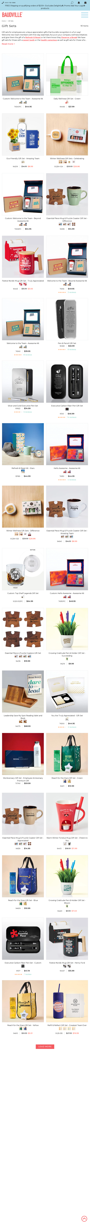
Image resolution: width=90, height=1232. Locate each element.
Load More (45, 1047)
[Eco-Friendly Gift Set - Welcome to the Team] (23, 161)
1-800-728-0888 (9, 2)
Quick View (23, 94)
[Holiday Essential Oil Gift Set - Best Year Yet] (73, 161)
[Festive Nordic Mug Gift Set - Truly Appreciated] (20, 284)
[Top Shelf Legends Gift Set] (23, 596)
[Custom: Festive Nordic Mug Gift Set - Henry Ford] (65, 966)
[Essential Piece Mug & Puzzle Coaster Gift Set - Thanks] (60, 224)
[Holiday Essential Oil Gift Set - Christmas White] (29, 534)
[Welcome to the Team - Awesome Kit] (20, 102)
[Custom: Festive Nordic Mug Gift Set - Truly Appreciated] (25, 284)
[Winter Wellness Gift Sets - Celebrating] (16, 534)
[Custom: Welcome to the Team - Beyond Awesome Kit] (25, 224)
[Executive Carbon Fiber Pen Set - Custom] (67, 409)
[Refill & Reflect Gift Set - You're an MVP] (73, 1028)
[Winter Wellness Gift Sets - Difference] (60, 161)
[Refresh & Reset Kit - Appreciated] (23, 471)
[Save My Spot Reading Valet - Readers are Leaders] (25, 721)
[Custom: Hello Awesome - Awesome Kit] (65, 471)
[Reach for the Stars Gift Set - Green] (20, 903)
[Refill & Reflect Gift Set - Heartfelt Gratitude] (69, 1028)
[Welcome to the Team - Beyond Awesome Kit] (20, 224)
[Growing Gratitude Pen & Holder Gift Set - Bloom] (67, 659)
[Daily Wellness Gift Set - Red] (67, 102)
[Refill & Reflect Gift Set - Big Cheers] (60, 1028)
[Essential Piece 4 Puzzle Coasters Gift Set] (73, 224)
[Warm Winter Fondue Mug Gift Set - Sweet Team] (65, 843)
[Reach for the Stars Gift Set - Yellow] (69, 781)
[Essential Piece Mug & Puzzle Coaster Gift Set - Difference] (67, 536)
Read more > (8, 44)
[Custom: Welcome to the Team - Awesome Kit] (25, 102)
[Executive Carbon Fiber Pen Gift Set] (23, 966)
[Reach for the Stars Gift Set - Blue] (65, 781)
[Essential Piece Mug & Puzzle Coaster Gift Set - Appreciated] (65, 224)
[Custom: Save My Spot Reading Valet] (20, 721)
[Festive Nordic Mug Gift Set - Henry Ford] (69, 966)
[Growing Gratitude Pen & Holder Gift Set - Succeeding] (67, 906)
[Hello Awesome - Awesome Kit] (69, 471)
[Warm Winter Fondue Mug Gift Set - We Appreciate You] (69, 843)
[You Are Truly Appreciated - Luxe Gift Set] (67, 719)
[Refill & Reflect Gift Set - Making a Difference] (65, 1028)
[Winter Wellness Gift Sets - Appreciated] (65, 161)
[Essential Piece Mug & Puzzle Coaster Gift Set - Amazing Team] (69, 224)
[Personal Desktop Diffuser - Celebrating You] (69, 162)
